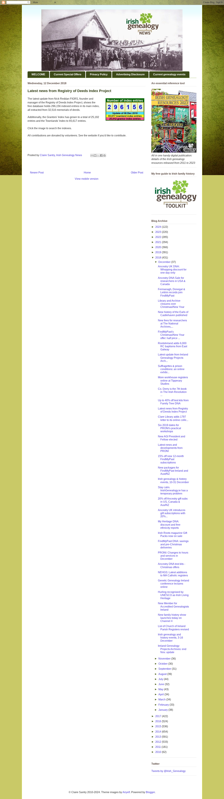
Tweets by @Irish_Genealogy (168, 771)
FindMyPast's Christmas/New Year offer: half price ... (171, 334)
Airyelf (126, 792)
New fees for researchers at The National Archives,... (172, 323)
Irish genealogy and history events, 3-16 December (170, 637)
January (163, 709)
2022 (158, 237)
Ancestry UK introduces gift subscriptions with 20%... (171, 513)
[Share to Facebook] (101, 155)
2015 (158, 726)
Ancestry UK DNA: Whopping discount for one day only (172, 269)
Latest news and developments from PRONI (170, 447)
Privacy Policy (99, 74)
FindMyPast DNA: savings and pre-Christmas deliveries (173, 544)
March (162, 699)
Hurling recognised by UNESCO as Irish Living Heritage (173, 595)
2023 (158, 232)
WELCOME (38, 74)
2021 (158, 242)
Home (87, 172)
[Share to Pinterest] (104, 155)
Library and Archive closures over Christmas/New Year (171, 303)
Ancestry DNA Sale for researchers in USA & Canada (171, 281)
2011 (158, 747)
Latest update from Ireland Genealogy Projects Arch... (173, 357)
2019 (158, 252)
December (164, 262)
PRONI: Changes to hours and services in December (173, 555)
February (164, 704)
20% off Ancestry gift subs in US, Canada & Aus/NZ (173, 501)
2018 (158, 257)
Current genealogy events (169, 74)
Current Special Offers (67, 74)
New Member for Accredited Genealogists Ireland (173, 606)
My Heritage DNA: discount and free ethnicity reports (169, 524)
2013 (158, 736)
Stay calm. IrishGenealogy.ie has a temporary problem (173, 490)
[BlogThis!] (95, 155)
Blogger (150, 792)
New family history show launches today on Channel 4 (172, 617)
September (165, 668)
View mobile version (86, 178)
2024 (158, 226)
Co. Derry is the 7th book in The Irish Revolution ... (172, 391)
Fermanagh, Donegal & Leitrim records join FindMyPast (171, 292)
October (163, 663)
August (162, 674)
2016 (158, 721)
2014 (158, 731)
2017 (158, 716)
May (161, 689)
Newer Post (37, 172)
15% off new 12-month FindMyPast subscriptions (171, 459)
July (161, 679)
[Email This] (92, 155)
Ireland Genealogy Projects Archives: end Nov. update (172, 648)
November (164, 658)
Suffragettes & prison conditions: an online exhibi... (171, 369)
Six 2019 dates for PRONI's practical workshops (169, 428)
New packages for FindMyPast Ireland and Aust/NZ (173, 470)
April (161, 694)
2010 (158, 752)
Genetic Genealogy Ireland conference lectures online (173, 583)
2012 (158, 741)
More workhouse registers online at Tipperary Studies (173, 380)
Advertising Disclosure (130, 74)
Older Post (137, 172)
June (161, 684)
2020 (158, 247)
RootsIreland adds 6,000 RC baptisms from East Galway (172, 346)
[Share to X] (98, 155)
